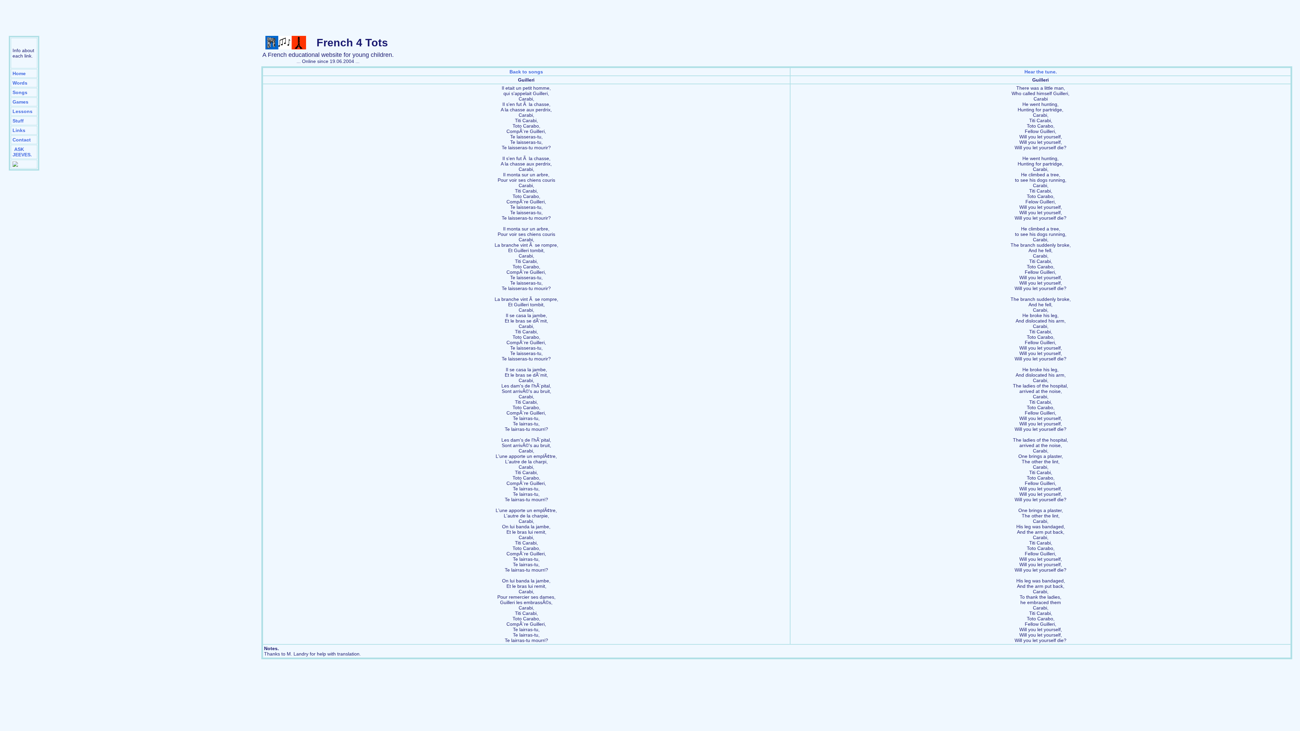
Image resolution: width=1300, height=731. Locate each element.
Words (20, 83)
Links (19, 130)
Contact (22, 139)
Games (20, 102)
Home (19, 73)
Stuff (18, 121)
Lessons (22, 111)
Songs (20, 92)
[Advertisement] (650, 18)
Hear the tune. (1040, 71)
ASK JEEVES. (22, 152)
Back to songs (526, 71)
